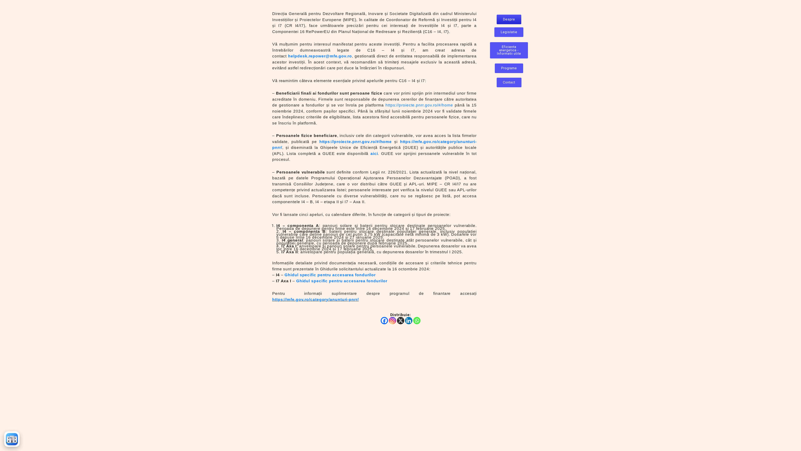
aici (374, 153)
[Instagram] (392, 320)
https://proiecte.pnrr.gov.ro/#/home (419, 105)
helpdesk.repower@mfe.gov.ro (320, 56)
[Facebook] (384, 320)
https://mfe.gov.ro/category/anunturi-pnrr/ (315, 299)
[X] (400, 320)
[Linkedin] (408, 320)
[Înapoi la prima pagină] (12, 439)
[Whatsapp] (417, 320)
